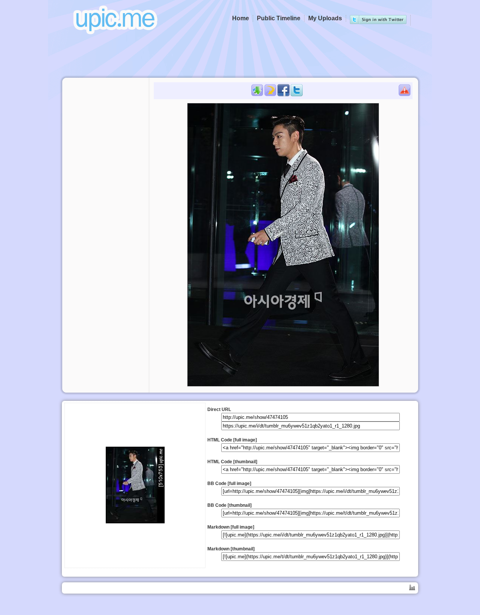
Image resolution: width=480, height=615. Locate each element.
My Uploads (325, 18)
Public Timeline (278, 18)
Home (240, 18)
